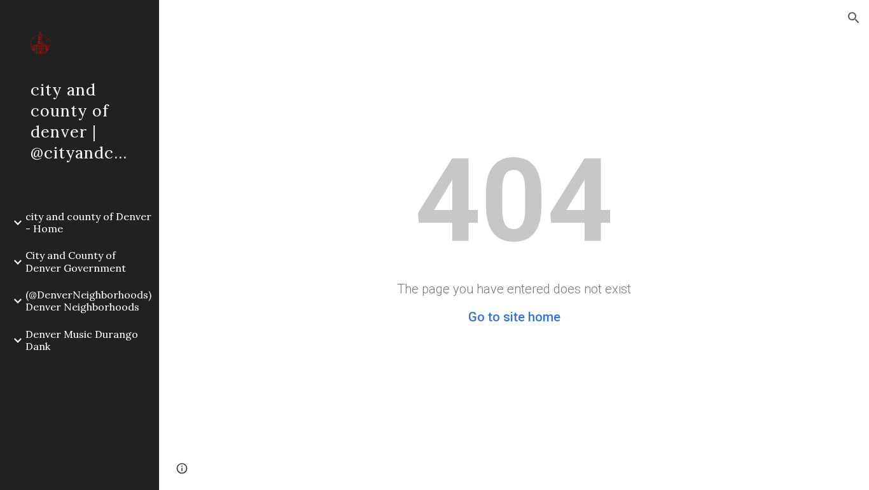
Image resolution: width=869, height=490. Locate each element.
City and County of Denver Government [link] (75, 261)
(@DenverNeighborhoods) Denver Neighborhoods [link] (88, 300)
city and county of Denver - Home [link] (88, 222)
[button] (853, 18)
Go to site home (514, 317)
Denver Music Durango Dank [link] (81, 340)
